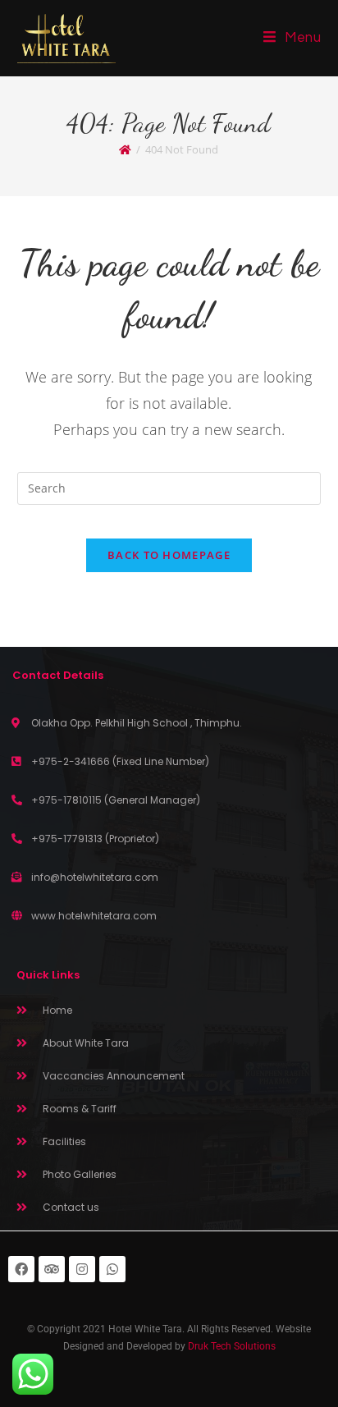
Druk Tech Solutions (232, 1346)
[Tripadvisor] (52, 1269)
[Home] (125, 149)
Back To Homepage (169, 555)
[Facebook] (21, 1269)
